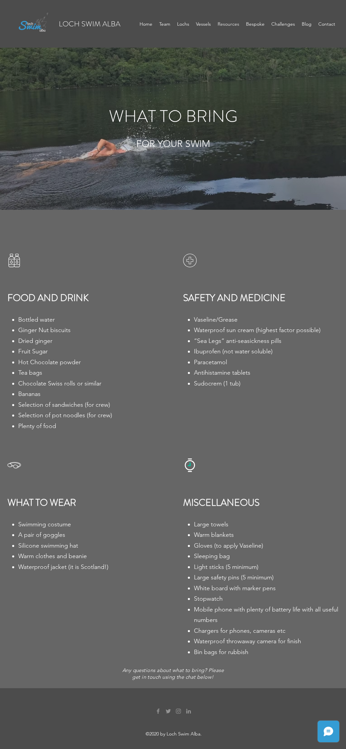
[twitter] (168, 711)
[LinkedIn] (188, 711)
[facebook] (158, 711)
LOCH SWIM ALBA (89, 24)
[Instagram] (178, 711)
